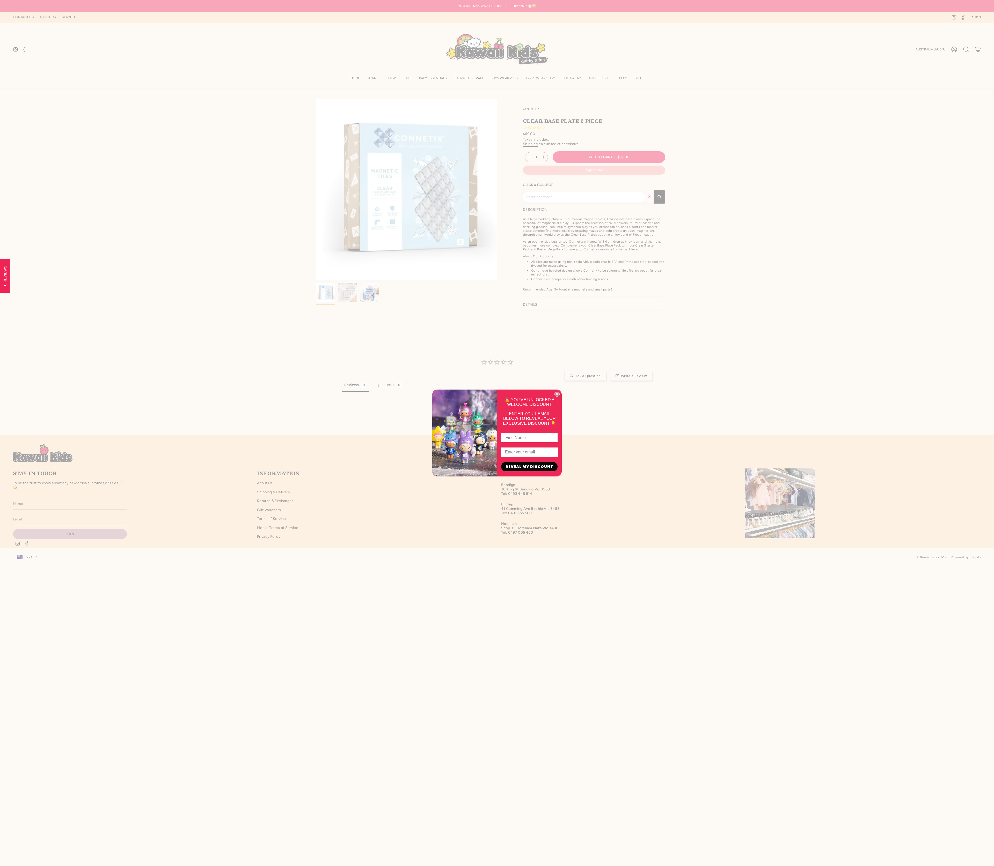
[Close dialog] (557, 394)
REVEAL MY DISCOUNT (529, 466)
